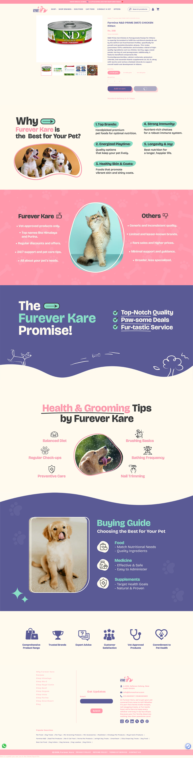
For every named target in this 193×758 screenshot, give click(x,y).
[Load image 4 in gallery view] (81, 70)
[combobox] (139, 9)
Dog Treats (49, 735)
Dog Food (144, 738)
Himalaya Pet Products (116, 735)
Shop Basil (41, 688)
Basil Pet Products (55, 738)
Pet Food (39, 735)
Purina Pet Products (85, 738)
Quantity (111, 77)
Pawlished (102, 735)
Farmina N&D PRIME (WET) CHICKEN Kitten (126, 18)
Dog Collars (53, 742)
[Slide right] (100, 70)
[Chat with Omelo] (188, 746)
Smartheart (115, 738)
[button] (53, 9)
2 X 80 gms (114, 72)
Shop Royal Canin (45, 685)
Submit (96, 711)
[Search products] (130, 9)
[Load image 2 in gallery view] (58, 70)
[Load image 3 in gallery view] (69, 70)
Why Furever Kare (45, 672)
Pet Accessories (90, 735)
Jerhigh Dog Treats (102, 738)
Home (109, 18)
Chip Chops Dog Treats (130, 738)
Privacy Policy (83, 752)
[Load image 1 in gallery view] (46, 70)
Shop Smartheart (45, 701)
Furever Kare (67, 752)
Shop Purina (42, 698)
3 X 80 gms (128, 73)
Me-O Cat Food (70, 738)
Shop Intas (41, 694)
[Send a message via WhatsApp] (4, 746)
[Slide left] (38, 70)
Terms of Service (118, 752)
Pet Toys (58, 735)
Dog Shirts (87, 742)
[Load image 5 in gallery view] (92, 70)
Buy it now (148, 88)
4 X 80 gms (142, 73)
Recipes (40, 675)
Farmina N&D (41, 738)
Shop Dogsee (42, 691)
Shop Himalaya (44, 678)
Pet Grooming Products (73, 735)
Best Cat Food (41, 742)
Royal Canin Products (135, 735)
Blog (38, 704)
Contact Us (135, 752)
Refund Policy (100, 752)
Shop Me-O (41, 681)
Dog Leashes (76, 742)
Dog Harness (64, 742)
